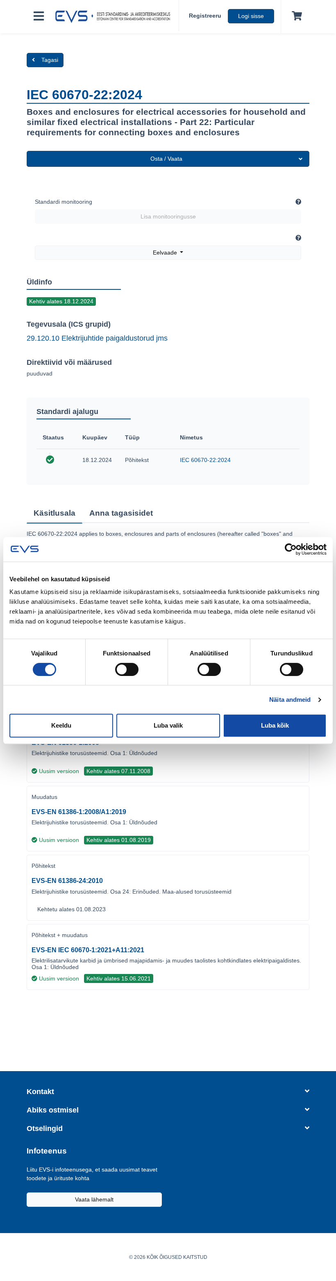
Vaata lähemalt (94, 1199)
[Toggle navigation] (39, 16)
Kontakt (40, 1092)
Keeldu (61, 725)
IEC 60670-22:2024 (205, 460)
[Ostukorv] (295, 16)
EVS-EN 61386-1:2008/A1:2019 (79, 811)
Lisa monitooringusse (168, 216)
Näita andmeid (290, 699)
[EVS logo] (115, 17)
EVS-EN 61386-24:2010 (67, 880)
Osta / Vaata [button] (166, 158)
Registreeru (205, 15)
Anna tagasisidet (121, 513)
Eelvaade (166, 252)
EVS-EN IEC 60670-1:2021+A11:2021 (88, 950)
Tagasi (49, 60)
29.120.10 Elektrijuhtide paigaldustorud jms (97, 338)
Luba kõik (275, 725)
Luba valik (168, 725)
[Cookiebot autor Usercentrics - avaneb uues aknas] (291, 549)
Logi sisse (251, 16)
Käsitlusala (54, 513)
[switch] (126, 669)
